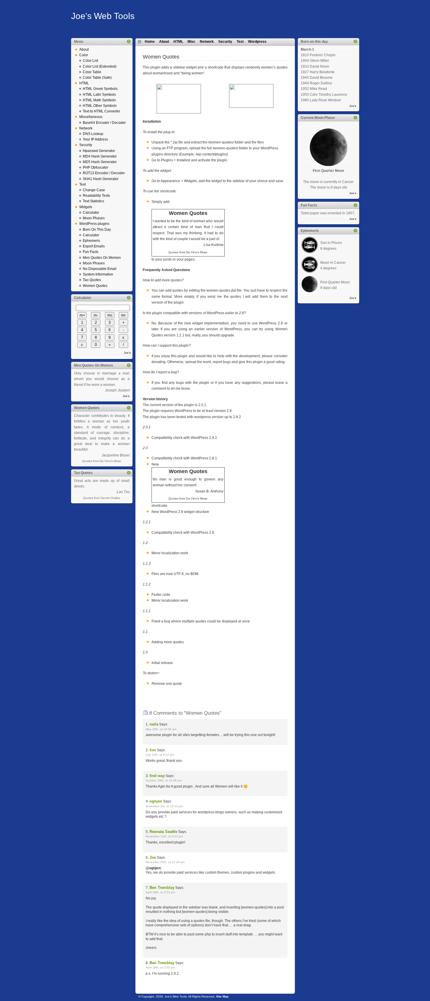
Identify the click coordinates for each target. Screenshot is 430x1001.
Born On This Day (97, 229)
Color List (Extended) (99, 66)
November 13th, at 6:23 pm (164, 836)
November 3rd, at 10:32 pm (164, 806)
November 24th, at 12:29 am (165, 862)
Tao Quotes (92, 280)
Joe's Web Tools (103, 16)
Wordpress (257, 42)
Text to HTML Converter (101, 111)
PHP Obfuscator (95, 167)
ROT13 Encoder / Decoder (104, 173)
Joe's (127, 352)
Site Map (222, 996)
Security (85, 145)
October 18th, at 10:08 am (164, 780)
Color (83, 55)
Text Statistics (93, 201)
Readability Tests (96, 196)
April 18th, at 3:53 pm (160, 892)
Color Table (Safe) (97, 78)
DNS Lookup (93, 134)
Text (82, 184)
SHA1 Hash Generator (100, 179)
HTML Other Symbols (100, 106)
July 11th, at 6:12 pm (160, 754)
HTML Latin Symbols (99, 95)
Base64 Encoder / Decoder (104, 123)
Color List (90, 61)
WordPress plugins (94, 224)
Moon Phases (94, 218)
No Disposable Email (99, 269)
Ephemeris (91, 241)
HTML (84, 83)
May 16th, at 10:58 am (161, 729)
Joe (152, 857)
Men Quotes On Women (102, 258)
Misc (191, 42)
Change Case (94, 190)
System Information (98, 274)
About (84, 49)
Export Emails (94, 246)
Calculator (91, 213)
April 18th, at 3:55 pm (160, 967)
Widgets (85, 207)
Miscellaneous (90, 117)
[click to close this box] (129, 42)
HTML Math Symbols (99, 100)
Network (85, 128)
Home (150, 42)
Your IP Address (95, 139)
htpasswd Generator (99, 151)
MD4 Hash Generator (100, 156)
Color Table (92, 72)
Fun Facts (90, 252)
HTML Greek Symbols (100, 89)
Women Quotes (95, 286)
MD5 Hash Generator (100, 162)
